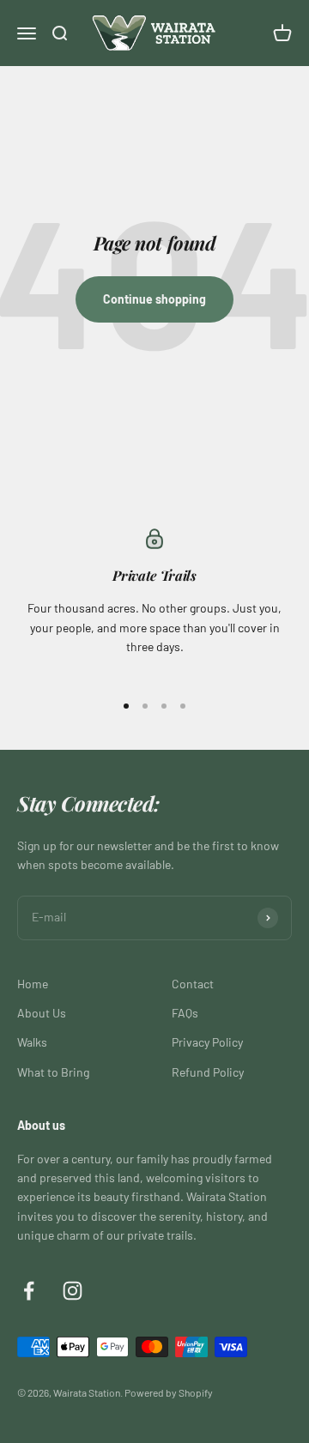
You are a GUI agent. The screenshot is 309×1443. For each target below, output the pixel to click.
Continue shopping (154, 299)
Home (32, 983)
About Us (41, 1012)
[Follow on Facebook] (28, 1290)
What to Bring (53, 1072)
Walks (32, 1042)
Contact (193, 983)
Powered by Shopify (168, 1392)
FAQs (185, 1012)
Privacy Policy (207, 1042)
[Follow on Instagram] (72, 1290)
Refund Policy (208, 1072)
